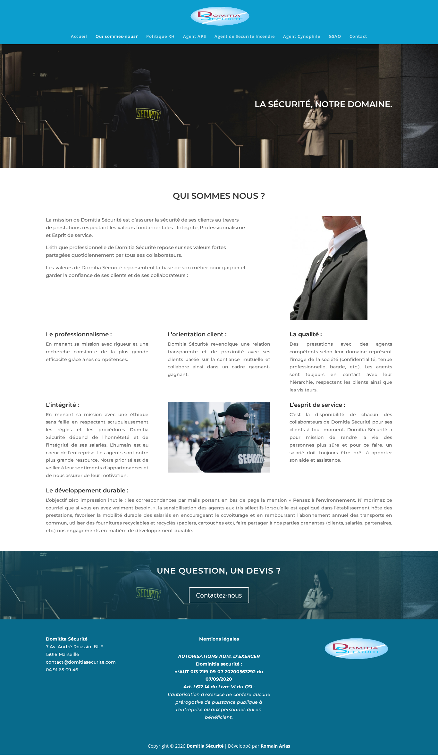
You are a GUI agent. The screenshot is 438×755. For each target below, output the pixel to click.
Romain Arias (275, 746)
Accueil (79, 36)
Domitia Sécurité (205, 746)
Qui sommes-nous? (117, 36)
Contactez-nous (219, 595)
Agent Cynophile (301, 36)
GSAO (335, 36)
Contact (358, 36)
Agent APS (194, 36)
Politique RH (160, 36)
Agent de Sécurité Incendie (245, 36)
